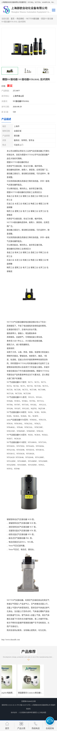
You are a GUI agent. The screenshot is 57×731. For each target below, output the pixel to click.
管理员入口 (36, 712)
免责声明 (29, 712)
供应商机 (20, 19)
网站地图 (43, 712)
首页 (12, 19)
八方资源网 (22, 712)
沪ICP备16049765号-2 (24, 705)
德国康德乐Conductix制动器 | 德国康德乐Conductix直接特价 (26, 693)
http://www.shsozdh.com (10, 640)
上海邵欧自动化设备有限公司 (41, 705)
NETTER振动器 (32, 19)
